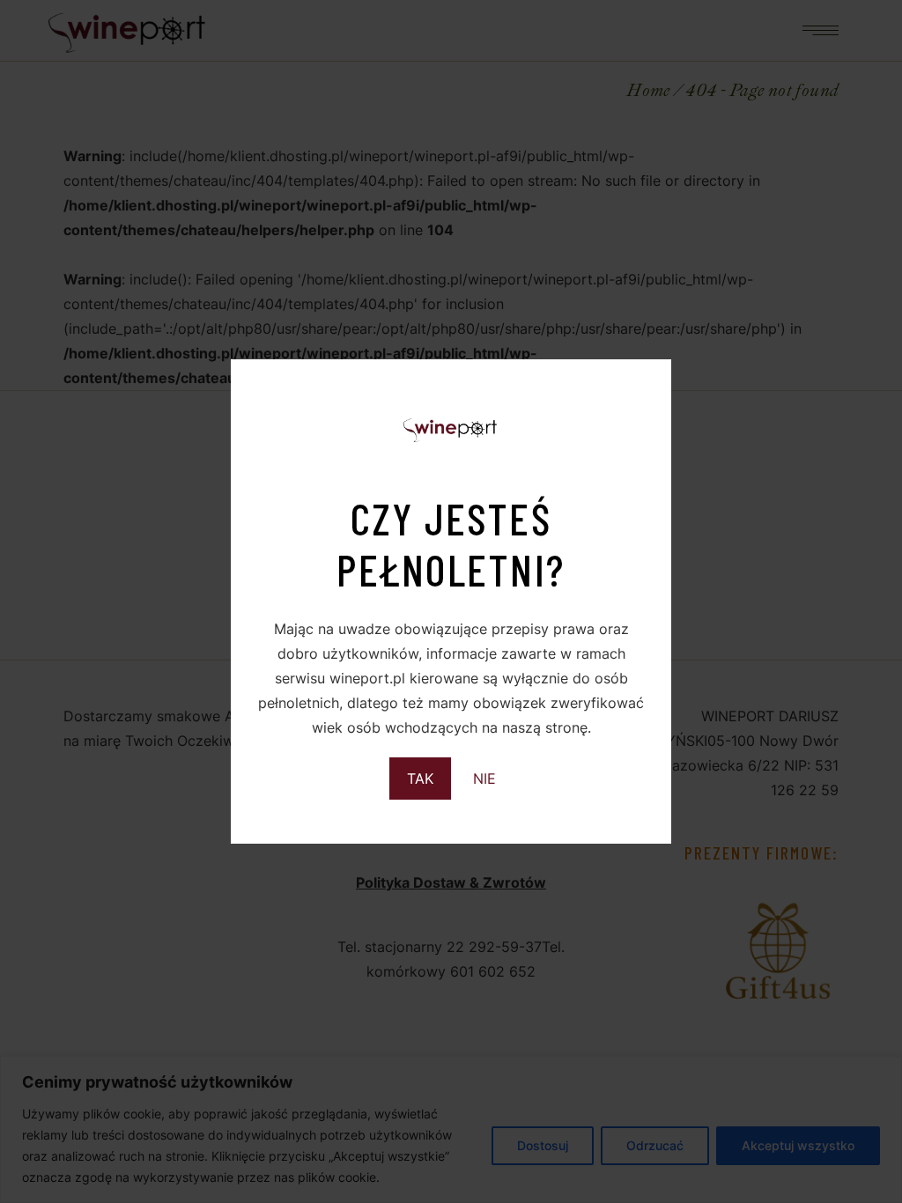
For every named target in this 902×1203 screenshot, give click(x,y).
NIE (484, 778)
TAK (420, 778)
